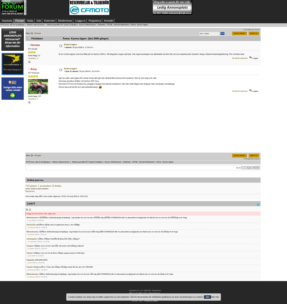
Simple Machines (154, 293)
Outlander (101, 25)
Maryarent (30, 191)
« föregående (248, 30)
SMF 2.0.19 (133, 293)
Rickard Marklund (121, 25)
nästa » (257, 30)
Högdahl (30, 260)
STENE (109, 25)
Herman (35, 45)
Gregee (30, 246)
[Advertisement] (48, 7)
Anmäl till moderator (240, 58)
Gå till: (238, 168)
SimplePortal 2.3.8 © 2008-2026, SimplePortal (145, 290)
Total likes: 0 (33, 58)
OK (207, 297)
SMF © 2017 (143, 293)
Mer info (215, 297)
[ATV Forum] (13, 14)
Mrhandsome (32, 218)
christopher (32, 239)
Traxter (30, 253)
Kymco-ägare (70, 44)
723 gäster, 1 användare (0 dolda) (43, 186)
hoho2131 (31, 225)
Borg (34, 69)
